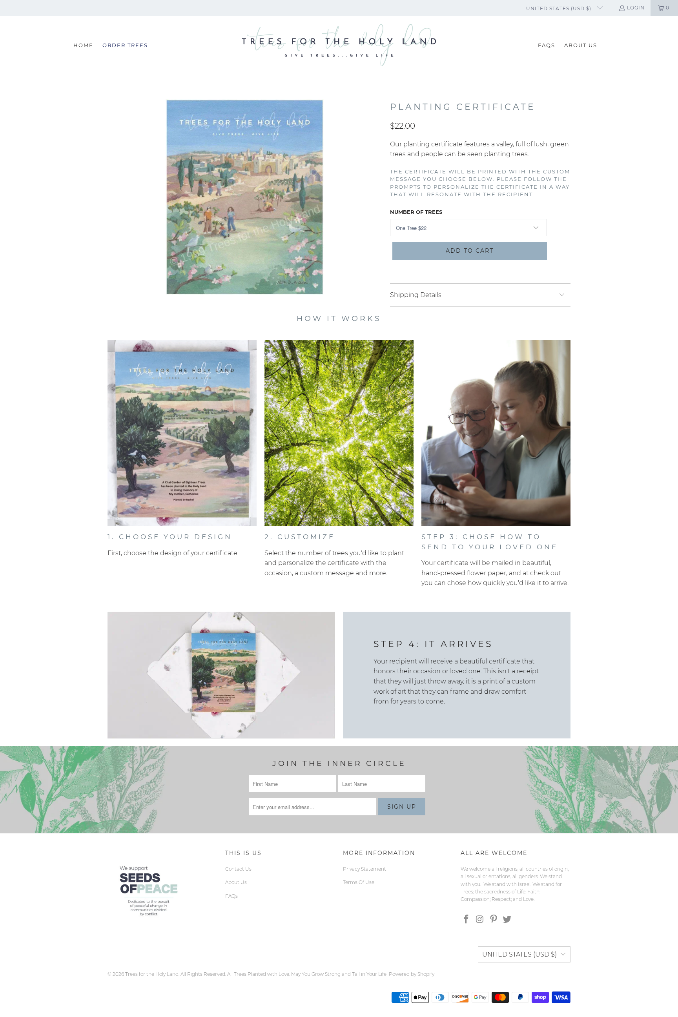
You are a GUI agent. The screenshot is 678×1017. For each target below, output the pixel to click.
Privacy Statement (364, 869)
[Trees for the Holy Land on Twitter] (507, 920)
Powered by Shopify (411, 974)
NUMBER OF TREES (416, 212)
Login (636, 8)
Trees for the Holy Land (152, 974)
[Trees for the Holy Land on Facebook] (466, 920)
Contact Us (238, 869)
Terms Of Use (358, 882)
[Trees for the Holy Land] (339, 45)
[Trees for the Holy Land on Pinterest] (493, 920)
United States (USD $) (559, 8)
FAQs (231, 896)
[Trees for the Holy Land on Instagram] (480, 920)
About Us (236, 882)
